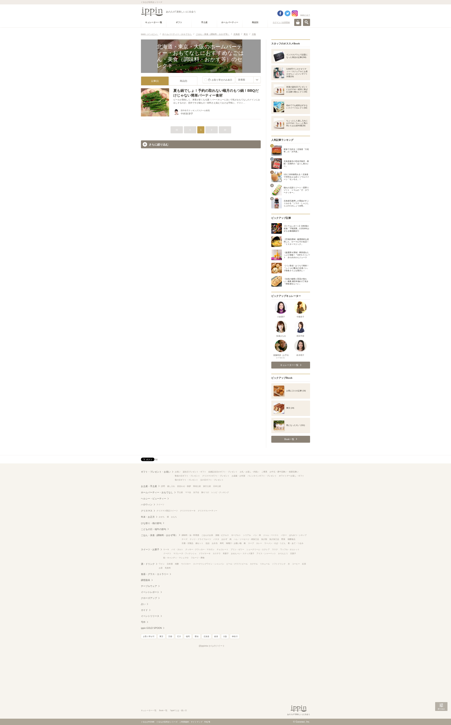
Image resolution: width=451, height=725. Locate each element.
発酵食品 (291, 539)
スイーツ (160, 504)
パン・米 (257, 535)
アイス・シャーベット (266, 553)
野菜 (283, 539)
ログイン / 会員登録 (281, 22)
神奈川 (235, 636)
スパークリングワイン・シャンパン (208, 564)
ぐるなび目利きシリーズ (167, 722)
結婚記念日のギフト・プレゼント (222, 472)
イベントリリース (150, 616)
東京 (161, 636)
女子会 (196, 492)
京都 (170, 636)
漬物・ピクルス (222, 535)
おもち (174, 517)
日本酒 (170, 564)
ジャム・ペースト (271, 535)
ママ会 (188, 492)
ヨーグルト (236, 535)
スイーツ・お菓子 (150, 549)
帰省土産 (197, 486)
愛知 (197, 636)
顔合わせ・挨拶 (184, 486)
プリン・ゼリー (237, 549)
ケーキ (166, 549)
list (156, 459)
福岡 (188, 636)
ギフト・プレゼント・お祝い (156, 471)
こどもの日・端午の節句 (153, 529)
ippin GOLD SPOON (151, 628)
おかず (224, 539)
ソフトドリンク (279, 564)
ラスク (275, 549)
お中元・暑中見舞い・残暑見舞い (284, 472)
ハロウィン (146, 504)
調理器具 (145, 580)
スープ (251, 543)
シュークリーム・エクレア (258, 549)
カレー (259, 543)
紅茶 (304, 564)
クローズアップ (149, 598)
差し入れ (171, 486)
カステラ (217, 553)
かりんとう (283, 553)
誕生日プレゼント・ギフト (194, 472)
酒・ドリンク (148, 564)
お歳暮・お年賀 (238, 476)
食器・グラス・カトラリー (154, 574)
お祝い (178, 472)
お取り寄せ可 (149, 636)
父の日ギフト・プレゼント (212, 480)
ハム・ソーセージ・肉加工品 (246, 539)
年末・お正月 (148, 517)
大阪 (225, 636)
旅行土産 (207, 486)
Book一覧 (163, 710)
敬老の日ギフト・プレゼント (187, 476)
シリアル (247, 535)
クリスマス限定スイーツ (167, 511)
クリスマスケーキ (188, 511)
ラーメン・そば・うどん (275, 543)
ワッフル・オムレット (289, 549)
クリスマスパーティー (207, 511)
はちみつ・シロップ (298, 535)
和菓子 (226, 553)
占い (143, 604)
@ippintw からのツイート (212, 646)
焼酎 (177, 564)
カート (297, 22)
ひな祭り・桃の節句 (151, 523)
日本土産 (217, 486)
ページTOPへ (441, 717)
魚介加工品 (274, 539)
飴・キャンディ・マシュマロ (176, 558)
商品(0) (183, 81)
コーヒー (296, 564)
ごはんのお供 (207, 535)
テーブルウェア (149, 586)
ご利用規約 (184, 722)
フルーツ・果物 (197, 558)
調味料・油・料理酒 (190, 535)
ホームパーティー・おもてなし (157, 492)
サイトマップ (196, 722)
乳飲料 (168, 568)
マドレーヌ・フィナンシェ (185, 553)
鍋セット (199, 543)
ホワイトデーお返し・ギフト (291, 476)
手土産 (180, 492)
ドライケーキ (205, 553)
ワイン (162, 564)
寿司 (222, 543)
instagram (295, 13)
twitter (288, 13)
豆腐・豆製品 (187, 543)
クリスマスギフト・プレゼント (215, 476)
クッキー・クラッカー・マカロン (199, 549)
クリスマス (146, 510)
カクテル (254, 564)
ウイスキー (186, 564)
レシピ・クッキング (220, 492)
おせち (162, 517)
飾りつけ (205, 492)
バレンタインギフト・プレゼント (262, 476)
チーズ (184, 539)
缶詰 (207, 543)
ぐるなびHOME (148, 722)
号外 (143, 622)
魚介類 (264, 539)
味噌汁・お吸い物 (234, 543)
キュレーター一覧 (148, 710)
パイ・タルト (177, 549)
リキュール (265, 564)
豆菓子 (293, 553)
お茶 (161, 568)
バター (284, 535)
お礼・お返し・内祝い (249, 472)
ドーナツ (167, 553)
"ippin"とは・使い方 (178, 710)
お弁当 (215, 543)
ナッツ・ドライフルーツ (200, 539)
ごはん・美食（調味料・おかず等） (159, 535)
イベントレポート (150, 592)
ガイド (144, 610)
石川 (179, 636)
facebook (280, 13)
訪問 (163, 486)
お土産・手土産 (149, 486)
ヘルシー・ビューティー (153, 498)
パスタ (216, 539)
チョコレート (222, 549)
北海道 (206, 636)
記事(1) (155, 81)
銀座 (216, 636)
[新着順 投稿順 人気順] (248, 79)
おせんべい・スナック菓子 (242, 553)
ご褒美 (264, 472)
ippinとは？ (305, 15)
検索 (306, 22)
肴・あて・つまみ (295, 543)
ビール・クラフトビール (237, 564)
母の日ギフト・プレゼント (186, 480)
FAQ (206, 722)
